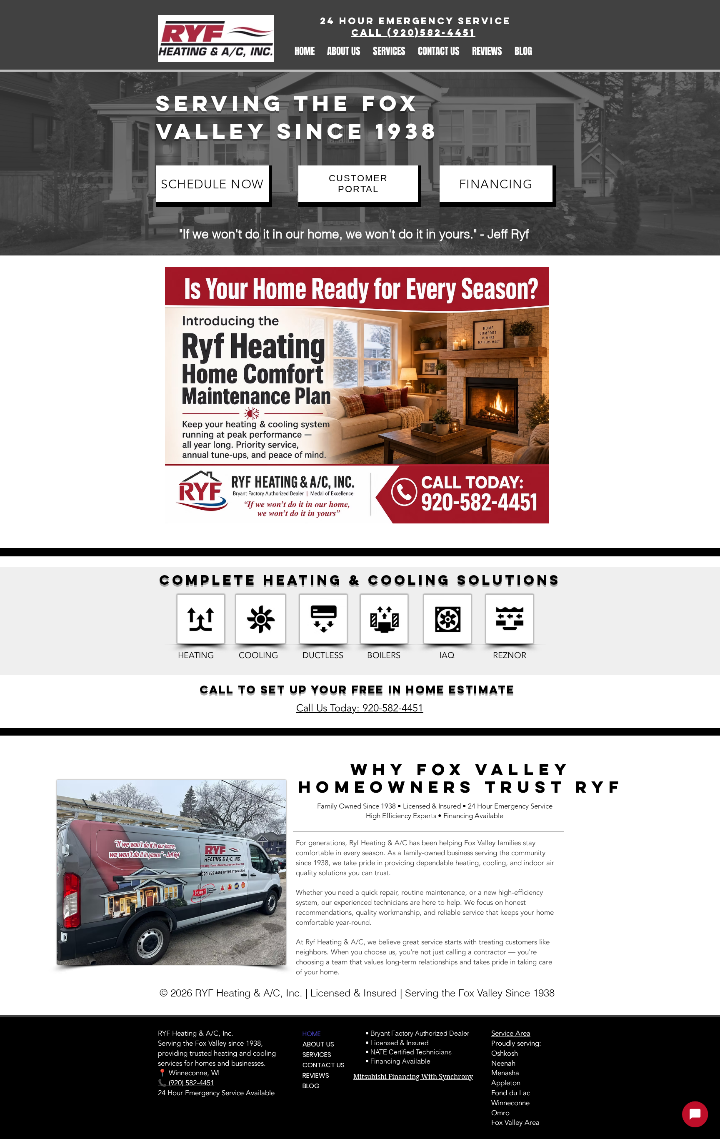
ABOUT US (318, 1044)
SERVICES (316, 1054)
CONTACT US (322, 1065)
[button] (344, 50)
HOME (311, 1034)
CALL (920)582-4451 (413, 32)
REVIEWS (315, 1075)
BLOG (311, 1086)
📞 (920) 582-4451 (186, 1083)
